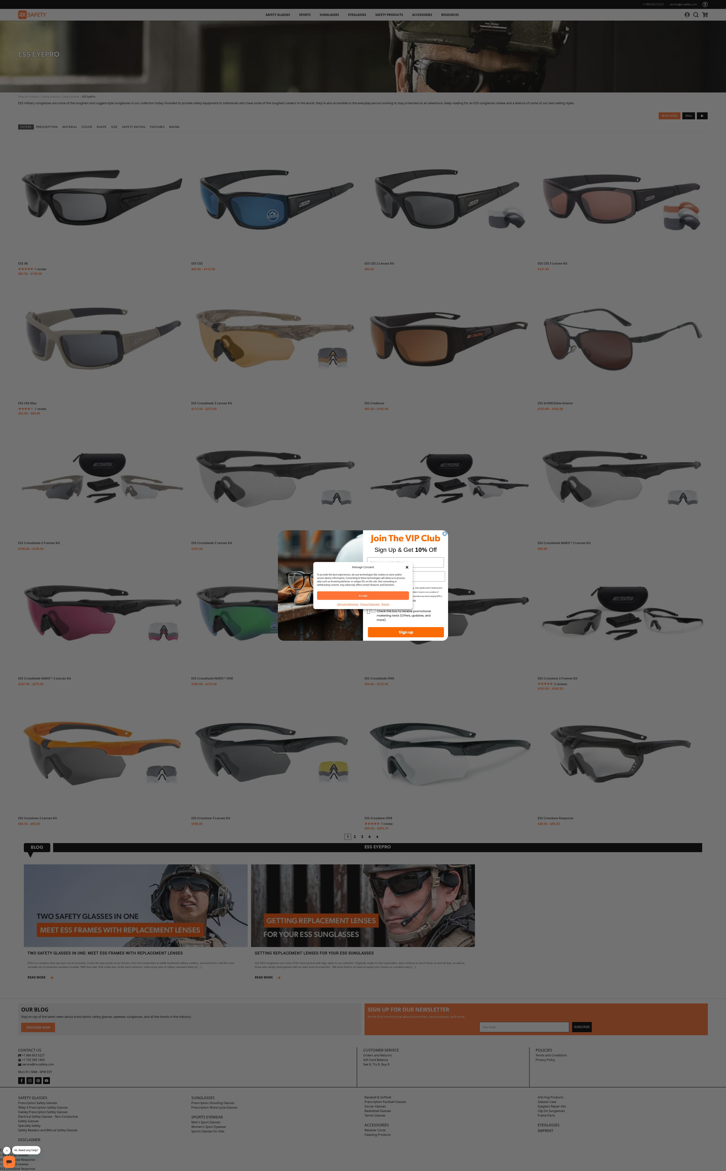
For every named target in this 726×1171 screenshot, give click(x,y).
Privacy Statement (369, 604)
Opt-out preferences (347, 604)
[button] (407, 567)
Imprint (385, 604)
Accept (363, 595)
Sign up (406, 632)
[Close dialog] (445, 534)
